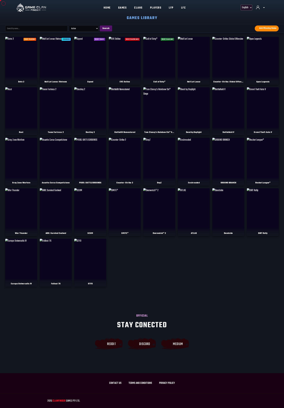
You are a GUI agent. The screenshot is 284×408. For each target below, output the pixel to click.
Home (107, 8)
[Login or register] (260, 8)
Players (155, 8)
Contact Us (115, 383)
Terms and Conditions (140, 383)
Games (122, 8)
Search (105, 28)
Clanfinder (59, 401)
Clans (138, 8)
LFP (171, 8)
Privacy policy (167, 383)
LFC (183, 8)
